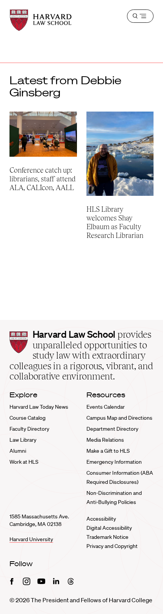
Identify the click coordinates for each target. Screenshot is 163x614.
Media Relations (105, 439)
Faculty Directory (29, 428)
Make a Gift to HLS (108, 450)
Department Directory (112, 428)
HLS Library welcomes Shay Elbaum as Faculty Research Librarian (116, 222)
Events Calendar (105, 406)
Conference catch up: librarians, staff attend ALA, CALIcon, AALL (42, 179)
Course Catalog (27, 417)
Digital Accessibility (109, 527)
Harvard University (31, 539)
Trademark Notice (107, 537)
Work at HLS (23, 461)
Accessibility (101, 518)
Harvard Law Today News (38, 406)
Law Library (22, 439)
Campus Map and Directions (119, 417)
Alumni (17, 450)
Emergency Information (114, 461)
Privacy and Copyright (112, 546)
